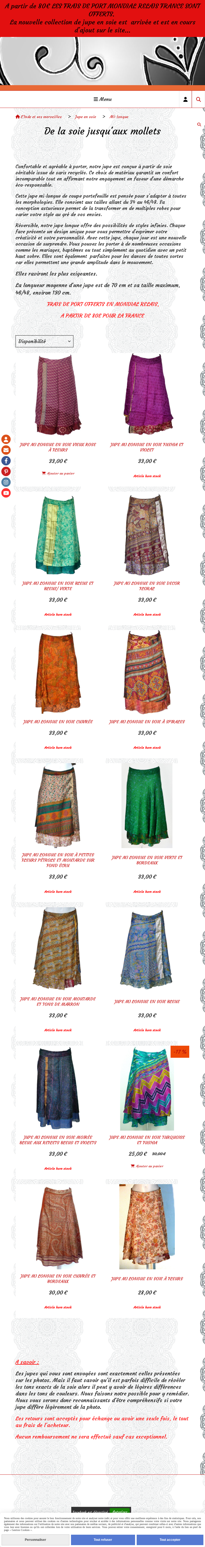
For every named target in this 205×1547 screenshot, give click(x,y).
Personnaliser (35, 1540)
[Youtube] (6, 493)
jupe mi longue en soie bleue (147, 1001)
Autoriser (119, 1512)
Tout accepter (170, 1540)
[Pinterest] (6, 471)
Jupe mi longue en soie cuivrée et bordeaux (58, 1278)
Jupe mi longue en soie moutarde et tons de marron (58, 1001)
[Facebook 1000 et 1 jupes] (6, 460)
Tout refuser (103, 1540)
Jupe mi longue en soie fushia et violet (147, 447)
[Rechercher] (198, 99)
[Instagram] (6, 482)
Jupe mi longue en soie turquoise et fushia (147, 1140)
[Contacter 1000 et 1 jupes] (6, 450)
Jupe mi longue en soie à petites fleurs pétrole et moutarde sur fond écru (58, 860)
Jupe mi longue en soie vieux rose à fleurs (58, 447)
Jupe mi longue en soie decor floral (147, 586)
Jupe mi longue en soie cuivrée (58, 721)
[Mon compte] (6, 439)
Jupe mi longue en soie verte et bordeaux (147, 860)
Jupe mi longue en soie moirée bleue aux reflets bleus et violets (57, 1140)
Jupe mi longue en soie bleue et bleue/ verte (57, 586)
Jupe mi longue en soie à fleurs (147, 1278)
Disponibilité (32, 341)
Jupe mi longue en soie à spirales (147, 721)
